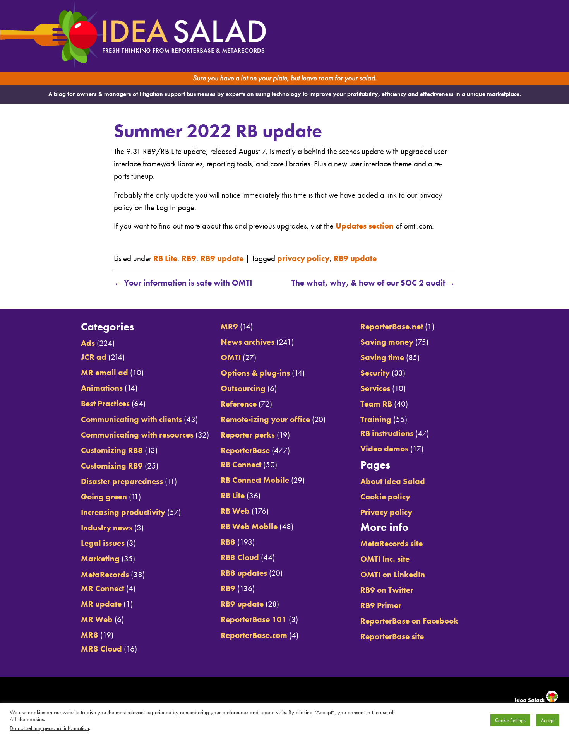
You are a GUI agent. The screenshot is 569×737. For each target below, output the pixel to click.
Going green (104, 496)
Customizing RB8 (112, 450)
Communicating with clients (131, 419)
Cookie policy (385, 496)
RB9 (189, 258)
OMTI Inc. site (385, 559)
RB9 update (222, 258)
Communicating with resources (137, 434)
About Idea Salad (392, 481)
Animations (102, 388)
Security (375, 373)
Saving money (386, 342)
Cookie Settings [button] (510, 720)
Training (375, 419)
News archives (247, 342)
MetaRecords (105, 574)
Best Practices (105, 403)
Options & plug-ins (255, 373)
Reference (239, 403)
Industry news (106, 527)
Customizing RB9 (112, 465)
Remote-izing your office (265, 419)
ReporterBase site (392, 636)
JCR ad (93, 357)
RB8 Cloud (240, 557)
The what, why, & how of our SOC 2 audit (373, 282)
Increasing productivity (123, 512)
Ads (88, 343)
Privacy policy (386, 512)
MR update (101, 603)
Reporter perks (248, 434)
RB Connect (241, 464)
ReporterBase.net (391, 326)
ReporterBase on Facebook (409, 621)
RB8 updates (244, 573)
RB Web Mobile (249, 526)
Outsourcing (243, 388)
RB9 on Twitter (386, 590)
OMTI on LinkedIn (392, 574)
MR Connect (102, 588)
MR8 (89, 634)
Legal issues (103, 543)
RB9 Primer (380, 605)
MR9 (229, 326)
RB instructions (386, 433)
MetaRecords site (391, 543)
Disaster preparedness (122, 481)
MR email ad (104, 372)
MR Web (97, 619)
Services (375, 388)
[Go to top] (496, 299)
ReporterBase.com (254, 635)
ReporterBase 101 (254, 619)
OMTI (231, 357)
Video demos (384, 448)
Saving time (382, 357)
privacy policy (303, 258)
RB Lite (165, 258)
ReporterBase (245, 450)
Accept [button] (548, 720)
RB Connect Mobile (255, 480)
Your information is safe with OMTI (183, 282)
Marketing (100, 558)
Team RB (376, 403)
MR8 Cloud (101, 648)
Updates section (365, 226)
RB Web (235, 511)
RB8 (228, 542)
